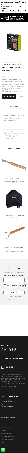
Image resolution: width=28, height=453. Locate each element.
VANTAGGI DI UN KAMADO (6, 433)
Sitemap (2, 442)
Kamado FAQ (4, 430)
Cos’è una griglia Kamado (6, 421)
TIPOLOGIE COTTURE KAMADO (7, 427)
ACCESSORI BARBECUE (14, 247)
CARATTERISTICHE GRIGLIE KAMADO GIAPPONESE (10, 424)
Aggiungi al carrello (9, 96)
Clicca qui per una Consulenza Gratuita (11, 7)
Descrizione (14, 106)
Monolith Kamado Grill (16, 138)
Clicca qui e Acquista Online (11, 11)
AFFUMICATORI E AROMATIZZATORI (12, 64)
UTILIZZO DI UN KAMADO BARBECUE (8, 439)
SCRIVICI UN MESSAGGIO (15, 358)
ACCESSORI (5, 63)
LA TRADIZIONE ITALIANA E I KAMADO (8, 436)
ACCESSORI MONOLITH (15, 63)
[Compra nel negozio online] (25, 11)
